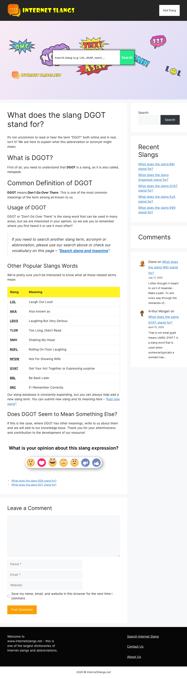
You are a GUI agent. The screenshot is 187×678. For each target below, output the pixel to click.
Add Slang (169, 10)
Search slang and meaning (84, 250)
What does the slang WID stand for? (163, 267)
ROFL (14, 349)
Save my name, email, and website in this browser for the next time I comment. (61, 596)
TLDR (14, 330)
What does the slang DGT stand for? (34, 484)
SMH (13, 340)
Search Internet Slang (143, 636)
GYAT (14, 368)
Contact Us (135, 646)
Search (143, 112)
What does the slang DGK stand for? (34, 480)
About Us (134, 657)
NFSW (14, 359)
